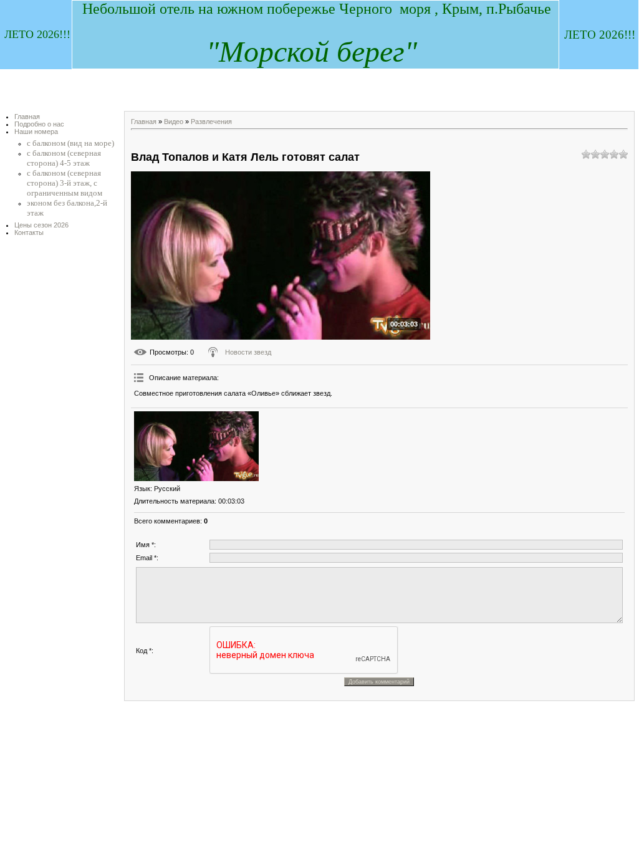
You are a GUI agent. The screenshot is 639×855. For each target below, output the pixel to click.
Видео (173, 121)
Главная (27, 116)
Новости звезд (248, 352)
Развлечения (211, 121)
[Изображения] (196, 446)
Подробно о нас (39, 124)
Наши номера (36, 131)
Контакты (29, 232)
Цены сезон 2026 (41, 225)
